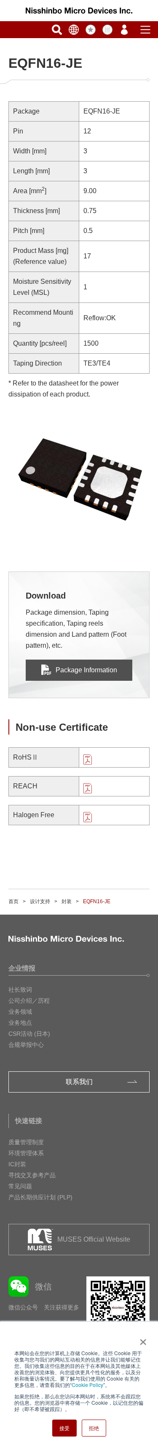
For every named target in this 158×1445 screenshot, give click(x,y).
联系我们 (79, 1081)
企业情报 (21, 968)
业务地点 (20, 1022)
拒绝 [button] (94, 1427)
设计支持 (40, 901)
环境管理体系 (26, 1153)
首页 (13, 901)
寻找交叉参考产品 (32, 1175)
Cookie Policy (87, 1384)
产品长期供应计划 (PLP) (40, 1197)
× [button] (141, 1339)
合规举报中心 (26, 1044)
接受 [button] (64, 1427)
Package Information (86, 670)
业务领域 (20, 1011)
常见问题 (20, 1186)
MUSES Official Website (93, 1239)
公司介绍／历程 (29, 1000)
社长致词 (20, 989)
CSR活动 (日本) (29, 1033)
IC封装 (17, 1164)
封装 (67, 901)
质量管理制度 (26, 1142)
